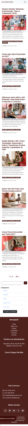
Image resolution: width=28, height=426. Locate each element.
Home (14, 324)
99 (17, 276)
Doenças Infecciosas (8, 41)
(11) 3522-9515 (9, 393)
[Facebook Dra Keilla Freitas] (9, 410)
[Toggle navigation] (25, 2)
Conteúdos (14, 330)
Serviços (14, 333)
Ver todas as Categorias (10, 311)
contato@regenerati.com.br (13, 395)
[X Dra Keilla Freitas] (18, 410)
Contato (14, 335)
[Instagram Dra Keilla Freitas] (5, 410)
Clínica (14, 328)
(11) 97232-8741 (9, 390)
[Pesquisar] (25, 282)
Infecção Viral (18, 41)
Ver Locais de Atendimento (11, 398)
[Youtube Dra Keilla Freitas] (14, 410)
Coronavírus (6, 307)
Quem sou (14, 326)
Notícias (5, 43)
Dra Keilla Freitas (7, 2)
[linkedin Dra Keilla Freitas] (22, 410)
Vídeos (5, 298)
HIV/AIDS (5, 86)
